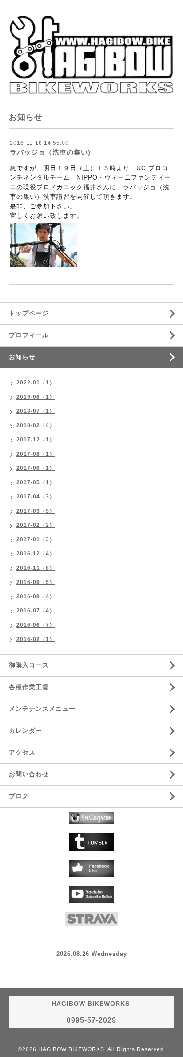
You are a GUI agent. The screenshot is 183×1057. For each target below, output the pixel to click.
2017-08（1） (35, 454)
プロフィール (29, 335)
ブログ (19, 796)
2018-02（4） (35, 425)
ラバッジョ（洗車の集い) (50, 152)
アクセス (22, 752)
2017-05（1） (35, 482)
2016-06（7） (35, 625)
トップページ (29, 313)
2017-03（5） (35, 511)
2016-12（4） (35, 554)
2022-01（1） (35, 383)
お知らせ (22, 356)
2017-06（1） (35, 468)
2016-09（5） (35, 582)
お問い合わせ (29, 774)
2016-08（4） (35, 596)
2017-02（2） (35, 525)
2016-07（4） (35, 611)
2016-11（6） (35, 568)
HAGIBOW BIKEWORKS (71, 1049)
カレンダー (25, 730)
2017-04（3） (35, 497)
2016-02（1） (35, 639)
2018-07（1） (35, 411)
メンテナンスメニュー (42, 708)
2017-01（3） (35, 539)
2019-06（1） (35, 397)
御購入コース (29, 665)
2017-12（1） (35, 440)
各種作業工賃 (29, 686)
